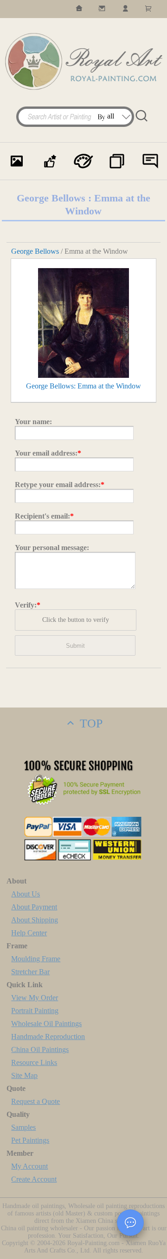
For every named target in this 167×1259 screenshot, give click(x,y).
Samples (23, 1127)
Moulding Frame (35, 959)
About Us (25, 894)
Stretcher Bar (30, 972)
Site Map (24, 1075)
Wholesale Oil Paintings (46, 1023)
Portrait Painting (34, 1011)
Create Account (34, 1179)
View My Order (34, 998)
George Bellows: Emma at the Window (83, 386)
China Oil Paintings (40, 1049)
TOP (90, 723)
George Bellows (35, 251)
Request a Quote (35, 1101)
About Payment (34, 907)
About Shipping (34, 920)
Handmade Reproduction (48, 1036)
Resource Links (34, 1062)
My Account (29, 1166)
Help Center (29, 933)
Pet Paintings (30, 1140)
